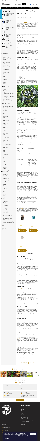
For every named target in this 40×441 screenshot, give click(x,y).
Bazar (3, 225)
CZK (32, 0)
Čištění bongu (5, 181)
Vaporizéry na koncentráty (7, 146)
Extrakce (4, 195)
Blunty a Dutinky (6, 86)
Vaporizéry (4, 143)
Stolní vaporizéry (6, 165)
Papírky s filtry (6, 69)
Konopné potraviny (6, 141)
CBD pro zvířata (6, 137)
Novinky (3, 223)
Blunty (4, 87)
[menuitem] (4, 8)
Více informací (25, 435)
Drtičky (3, 198)
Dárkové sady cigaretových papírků (8, 59)
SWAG (3, 226)
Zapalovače (5, 90)
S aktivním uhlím (6, 80)
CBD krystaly (5, 133)
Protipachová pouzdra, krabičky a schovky (9, 55)
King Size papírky (6, 61)
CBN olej (4, 130)
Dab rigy (4, 177)
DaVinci (4, 163)
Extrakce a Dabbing (5, 192)
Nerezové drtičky (6, 211)
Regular (4, 75)
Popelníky (5, 110)
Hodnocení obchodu (20, 380)
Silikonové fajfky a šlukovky (8, 221)
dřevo (22, 208)
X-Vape (4, 155)
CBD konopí (5, 117)
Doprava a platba (24, 410)
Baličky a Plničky (6, 109)
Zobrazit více (20, 399)
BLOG (22, 413)
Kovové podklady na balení (8, 104)
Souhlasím (33, 434)
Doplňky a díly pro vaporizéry (8, 170)
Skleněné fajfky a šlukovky (7, 216)
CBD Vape (5, 114)
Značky (3, 231)
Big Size (4, 73)
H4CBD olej (5, 131)
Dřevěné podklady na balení (8, 107)
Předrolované (5, 85)
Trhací (4, 83)
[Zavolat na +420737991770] (3, 0)
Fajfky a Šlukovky (5, 214)
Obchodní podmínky (24, 418)
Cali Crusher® (5, 205)
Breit (4, 161)
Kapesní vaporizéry (6, 147)
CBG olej (4, 129)
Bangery (4, 185)
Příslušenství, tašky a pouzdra (8, 222)
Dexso (4, 160)
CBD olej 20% (5, 124)
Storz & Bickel (5, 148)
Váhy (4, 111)
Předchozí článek (24, 362)
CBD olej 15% (5, 123)
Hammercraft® (5, 201)
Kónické (4, 82)
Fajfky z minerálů (6, 219)
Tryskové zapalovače (7, 97)
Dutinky (4, 89)
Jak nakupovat (23, 416)
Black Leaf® (5, 202)
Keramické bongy (6, 180)
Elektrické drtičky (6, 212)
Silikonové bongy (6, 178)
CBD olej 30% (5, 126)
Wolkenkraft (5, 154)
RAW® (4, 199)
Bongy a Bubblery (5, 171)
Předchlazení (5, 187)
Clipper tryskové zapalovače (8, 96)
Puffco (4, 151)
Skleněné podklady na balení (8, 106)
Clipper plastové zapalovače (8, 93)
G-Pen (4, 157)
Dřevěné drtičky (6, 209)
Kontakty (21, 0)
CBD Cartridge (5, 116)
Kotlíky (4, 184)
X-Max (4, 153)
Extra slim (5, 77)
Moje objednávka (24, 411)
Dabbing (4, 194)
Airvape (4, 164)
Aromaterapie (4, 229)
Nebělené (5, 79)
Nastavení (7, 438)
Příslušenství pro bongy (7, 182)
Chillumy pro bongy (6, 189)
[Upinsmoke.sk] (31, 4)
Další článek (32, 362)
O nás (16, 0)
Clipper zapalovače (6, 92)
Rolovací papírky (6, 63)
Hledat (24, 4)
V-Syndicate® (5, 206)
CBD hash (5, 134)
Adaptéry (5, 188)
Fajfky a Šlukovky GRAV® (7, 215)
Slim (4, 76)
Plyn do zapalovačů (6, 102)
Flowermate (5, 158)
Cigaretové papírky (6, 57)
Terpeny (4, 197)
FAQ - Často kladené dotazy (25, 421)
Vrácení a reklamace (24, 414)
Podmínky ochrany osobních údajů (27, 420)
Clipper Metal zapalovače (8, 95)
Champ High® (5, 204)
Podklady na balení (6, 103)
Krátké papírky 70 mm (7, 66)
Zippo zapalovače (6, 99)
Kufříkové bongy (6, 174)
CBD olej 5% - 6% (6, 120)
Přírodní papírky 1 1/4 (7, 65)
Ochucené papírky (6, 62)
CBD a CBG (4, 113)
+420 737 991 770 (5, 428)
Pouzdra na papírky (6, 70)
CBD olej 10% (5, 121)
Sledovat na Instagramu (20, 369)
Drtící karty (5, 208)
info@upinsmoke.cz (6, 427)
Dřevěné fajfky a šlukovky (7, 218)
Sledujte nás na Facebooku (2, 433)
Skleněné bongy (6, 175)
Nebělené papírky (6, 68)
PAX (4, 150)
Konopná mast (5, 140)
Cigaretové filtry (6, 72)
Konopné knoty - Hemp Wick (8, 100)
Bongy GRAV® (5, 172)
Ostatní (4, 191)
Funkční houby (5, 138)
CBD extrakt (5, 136)
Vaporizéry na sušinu (7, 144)
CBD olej (4, 119)
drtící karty (19, 338)
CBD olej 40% (5, 127)
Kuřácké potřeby (5, 53)
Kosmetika (4, 228)
